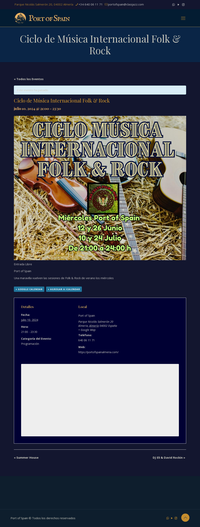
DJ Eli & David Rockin (169, 457)
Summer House (26, 457)
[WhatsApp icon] (173, 4)
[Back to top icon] (185, 518)
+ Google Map (87, 330)
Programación (30, 344)
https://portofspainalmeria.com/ (98, 352)
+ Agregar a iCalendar (64, 289)
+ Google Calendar (29, 289)
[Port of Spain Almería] (42, 18)
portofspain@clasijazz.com (126, 4)
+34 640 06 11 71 (91, 4)
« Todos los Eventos (29, 79)
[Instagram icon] (183, 4)
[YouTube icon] (178, 4)
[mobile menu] (183, 18)
